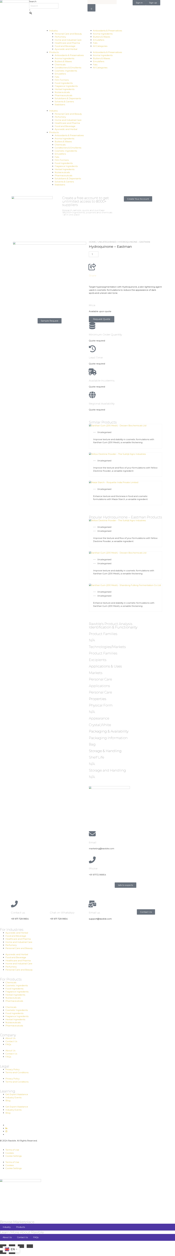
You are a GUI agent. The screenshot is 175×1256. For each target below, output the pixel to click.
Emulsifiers (60, 73)
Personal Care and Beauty (68, 33)
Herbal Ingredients (64, 89)
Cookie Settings (13, 1156)
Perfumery (60, 36)
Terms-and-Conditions (16, 1072)
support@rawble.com (100, 918)
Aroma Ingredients (64, 58)
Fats (57, 77)
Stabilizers (60, 104)
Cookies (9, 1153)
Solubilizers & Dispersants (68, 98)
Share (92, 275)
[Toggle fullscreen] (12, 1246)
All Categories (100, 46)
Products (54, 52)
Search (32, 1)
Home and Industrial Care (68, 40)
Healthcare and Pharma (67, 43)
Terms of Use (12, 1150)
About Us (10, 1038)
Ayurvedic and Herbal (66, 49)
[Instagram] (6, 1131)
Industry (53, 30)
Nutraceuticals (62, 92)
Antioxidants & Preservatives (69, 55)
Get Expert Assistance (16, 1094)
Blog (7, 1100)
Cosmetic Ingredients (66, 70)
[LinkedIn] (6, 1128)
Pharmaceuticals (63, 95)
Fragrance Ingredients (66, 86)
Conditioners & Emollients (68, 67)
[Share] (92, 266)
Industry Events (13, 1097)
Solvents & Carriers (64, 101)
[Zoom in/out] (3, 1246)
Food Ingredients (64, 83)
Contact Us (11, 1041)
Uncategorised (107, 242)
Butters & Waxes (63, 61)
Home (92, 242)
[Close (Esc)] (30, 1246)
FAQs (8, 1044)
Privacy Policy (12, 1069)
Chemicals (60, 64)
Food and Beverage (65, 46)
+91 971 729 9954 (20, 918)
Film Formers (62, 80)
